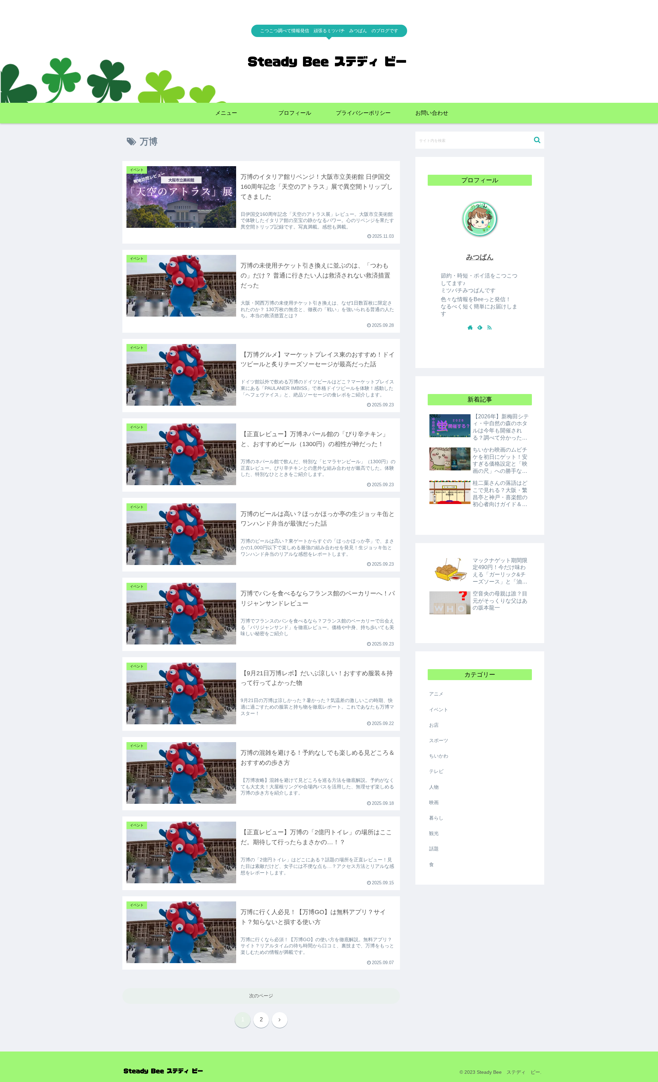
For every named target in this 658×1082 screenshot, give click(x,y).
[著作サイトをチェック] (470, 327)
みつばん (480, 257)
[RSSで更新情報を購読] (489, 327)
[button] (537, 140)
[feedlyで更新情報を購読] (479, 327)
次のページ (261, 995)
